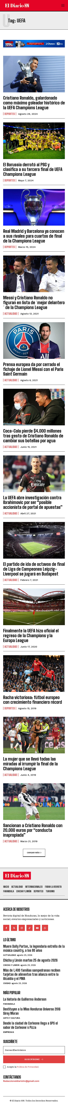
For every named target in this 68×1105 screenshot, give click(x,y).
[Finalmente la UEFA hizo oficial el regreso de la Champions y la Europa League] (34, 607)
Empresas (8, 1032)
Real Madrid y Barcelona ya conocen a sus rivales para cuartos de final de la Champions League (33, 235)
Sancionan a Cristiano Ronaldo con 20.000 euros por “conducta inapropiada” (32, 830)
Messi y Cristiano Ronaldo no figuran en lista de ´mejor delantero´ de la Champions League (34, 302)
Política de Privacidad (27, 1066)
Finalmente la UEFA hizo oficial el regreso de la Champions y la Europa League (31, 635)
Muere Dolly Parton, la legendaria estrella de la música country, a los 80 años (34, 948)
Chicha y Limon (11, 965)
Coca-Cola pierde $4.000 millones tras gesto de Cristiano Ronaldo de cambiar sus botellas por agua (33, 435)
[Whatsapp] (45, 928)
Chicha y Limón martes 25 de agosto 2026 (30, 960)
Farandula (9, 1004)
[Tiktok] (29, 928)
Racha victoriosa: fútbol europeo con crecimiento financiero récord (32, 700)
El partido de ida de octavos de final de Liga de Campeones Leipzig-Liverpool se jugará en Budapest (34, 568)
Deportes (9, 113)
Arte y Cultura (11, 1018)
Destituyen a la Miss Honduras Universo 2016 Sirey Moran (31, 1011)
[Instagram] (22, 928)
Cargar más (33, 853)
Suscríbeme (32, 1059)
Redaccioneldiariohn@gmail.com (21, 1081)
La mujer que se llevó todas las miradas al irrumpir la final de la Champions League (30, 763)
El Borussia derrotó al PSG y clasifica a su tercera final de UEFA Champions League (32, 169)
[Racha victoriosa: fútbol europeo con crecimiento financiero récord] (34, 673)
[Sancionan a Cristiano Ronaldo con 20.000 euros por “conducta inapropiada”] (34, 801)
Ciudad (6, 983)
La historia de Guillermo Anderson (24, 999)
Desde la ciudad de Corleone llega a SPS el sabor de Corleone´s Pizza (30, 1025)
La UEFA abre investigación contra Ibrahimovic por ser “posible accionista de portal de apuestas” (32, 502)
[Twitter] (14, 928)
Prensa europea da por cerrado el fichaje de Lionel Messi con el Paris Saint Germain (33, 369)
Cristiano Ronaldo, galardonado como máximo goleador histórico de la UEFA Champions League (34, 102)
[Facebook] (6, 928)
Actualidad (10, 313)
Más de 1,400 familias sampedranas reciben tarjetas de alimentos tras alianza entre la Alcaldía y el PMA (31, 974)
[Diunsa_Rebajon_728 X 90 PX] (34, 49)
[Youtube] (37, 928)
